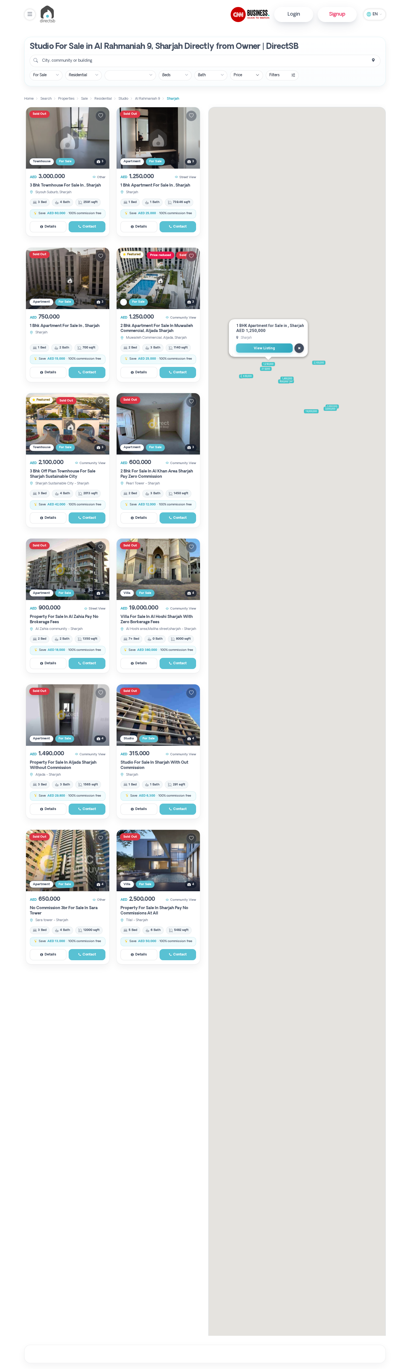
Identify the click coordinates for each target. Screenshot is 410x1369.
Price (238, 75)
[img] (67, 138)
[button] (268, 364)
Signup (337, 14)
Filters (274, 75)
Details (50, 226)
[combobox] (205, 61)
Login (294, 14)
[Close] (299, 348)
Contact (89, 226)
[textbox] (66, 61)
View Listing (264, 348)
